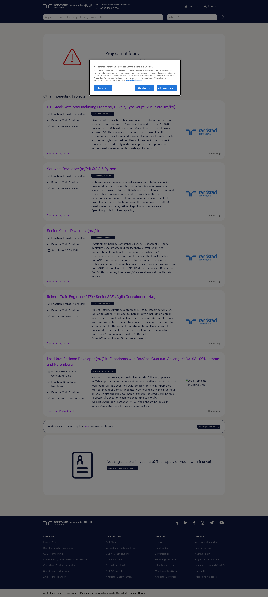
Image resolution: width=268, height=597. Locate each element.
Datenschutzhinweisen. (134, 80)
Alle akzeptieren (166, 88)
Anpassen (103, 88)
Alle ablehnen (145, 88)
